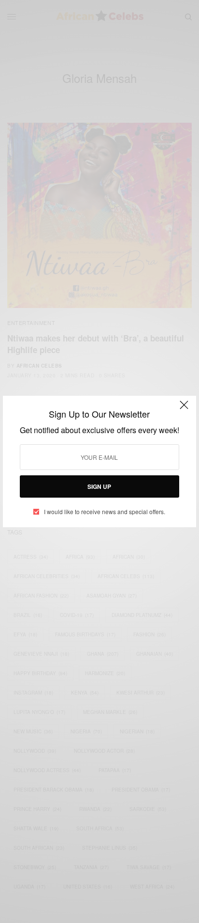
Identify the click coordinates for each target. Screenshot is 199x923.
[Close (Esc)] (184, 409)
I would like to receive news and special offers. (104, 512)
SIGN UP (99, 486)
